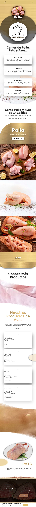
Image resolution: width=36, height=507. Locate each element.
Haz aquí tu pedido (18, 138)
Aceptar (25, 504)
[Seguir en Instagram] (5, 495)
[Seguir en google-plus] (8, 495)
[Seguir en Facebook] (3, 495)
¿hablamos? (23, 495)
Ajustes (31, 504)
